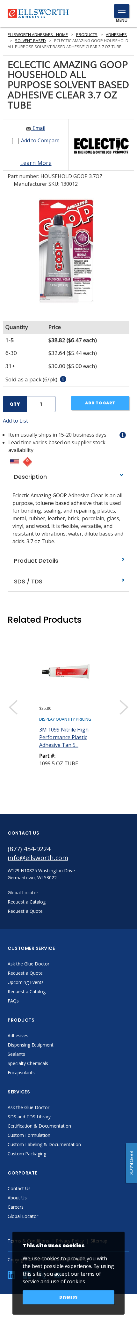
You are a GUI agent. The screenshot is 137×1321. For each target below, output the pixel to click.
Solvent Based (30, 40)
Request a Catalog (27, 991)
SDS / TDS (27, 581)
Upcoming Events (26, 982)
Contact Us (19, 1188)
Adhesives (116, 34)
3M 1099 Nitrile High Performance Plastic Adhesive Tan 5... (64, 737)
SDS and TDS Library (29, 1117)
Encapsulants (21, 1073)
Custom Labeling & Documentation (44, 1144)
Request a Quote (25, 973)
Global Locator (23, 1216)
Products (86, 34)
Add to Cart (100, 403)
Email (38, 127)
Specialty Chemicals (28, 1063)
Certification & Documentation (39, 1126)
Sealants (16, 1054)
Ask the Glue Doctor (28, 964)
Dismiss (68, 1297)
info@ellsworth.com (38, 857)
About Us (17, 1198)
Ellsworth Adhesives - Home (38, 34)
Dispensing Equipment (31, 1045)
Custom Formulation (29, 1135)
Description (29, 477)
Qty (15, 404)
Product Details (35, 561)
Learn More (36, 163)
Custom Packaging (27, 1154)
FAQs (13, 1001)
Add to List (15, 420)
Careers (16, 1207)
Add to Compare (40, 140)
